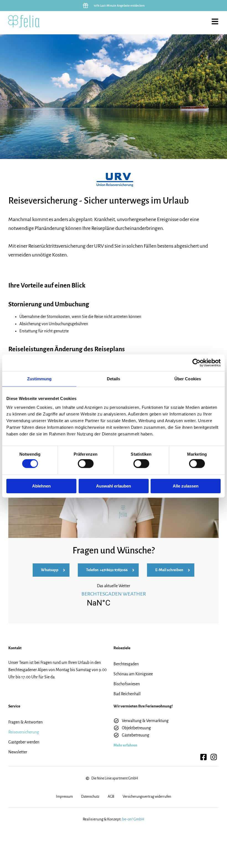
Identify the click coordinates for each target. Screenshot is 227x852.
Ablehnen (41, 485)
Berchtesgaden (126, 664)
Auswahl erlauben (113, 485)
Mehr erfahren (125, 745)
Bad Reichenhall (127, 694)
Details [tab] (113, 378)
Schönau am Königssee (133, 674)
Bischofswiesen (127, 684)
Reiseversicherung (23, 732)
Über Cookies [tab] (187, 378)
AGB (111, 797)
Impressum (64, 797)
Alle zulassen (185, 485)
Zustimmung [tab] (39, 378)
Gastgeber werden (23, 742)
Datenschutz (90, 797)
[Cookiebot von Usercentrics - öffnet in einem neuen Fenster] (196, 363)
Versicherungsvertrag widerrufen (147, 797)
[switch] (86, 463)
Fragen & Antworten (25, 722)
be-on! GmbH (133, 819)
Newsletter (17, 752)
